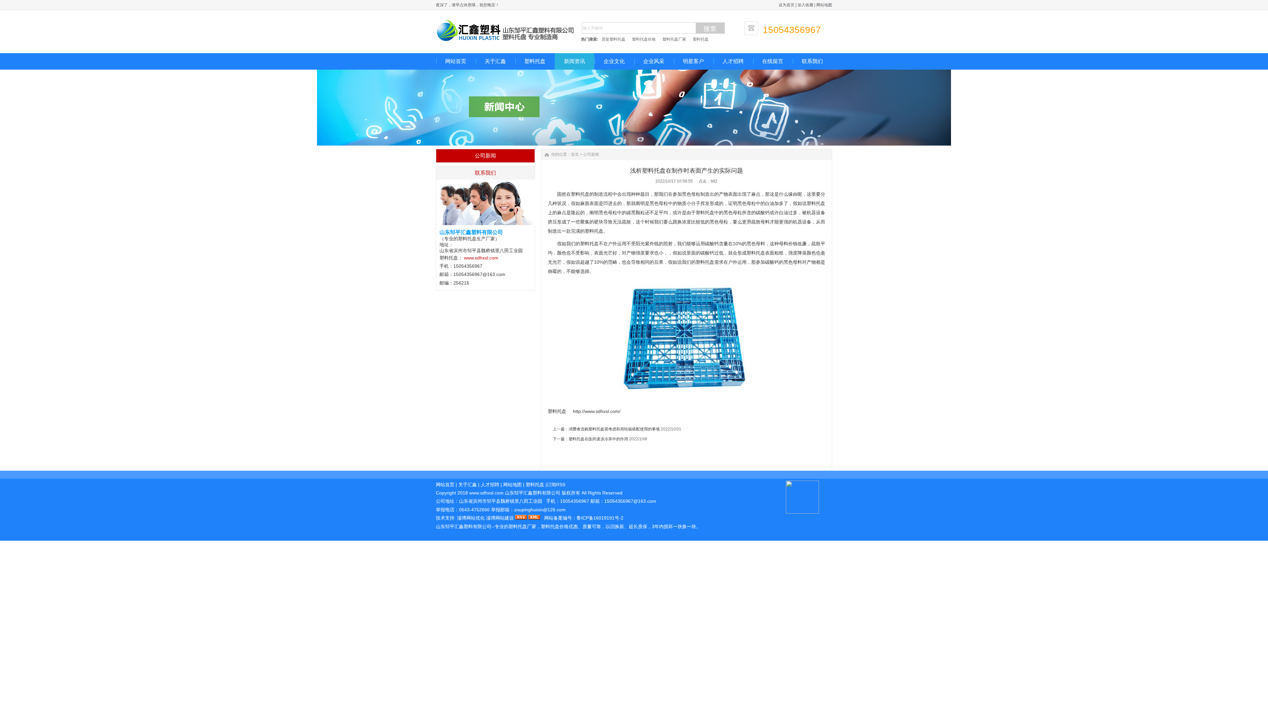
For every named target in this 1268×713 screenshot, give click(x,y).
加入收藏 (805, 5)
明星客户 (693, 61)
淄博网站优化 (471, 518)
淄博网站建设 (500, 518)
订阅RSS (556, 484)
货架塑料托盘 (613, 39)
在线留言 (772, 61)
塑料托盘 (701, 39)
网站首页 (455, 61)
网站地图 (824, 5)
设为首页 (786, 5)
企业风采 (653, 61)
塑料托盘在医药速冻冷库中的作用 (598, 439)
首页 (575, 154)
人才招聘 (733, 61)
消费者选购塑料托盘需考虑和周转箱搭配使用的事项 (614, 429)
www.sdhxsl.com (481, 257)
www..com (486, 492)
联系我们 (812, 61)
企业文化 (614, 61)
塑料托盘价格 (644, 39)
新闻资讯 (574, 61)
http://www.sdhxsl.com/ (596, 411)
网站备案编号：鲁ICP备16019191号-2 (583, 518)
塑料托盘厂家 (674, 39)
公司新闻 (591, 154)
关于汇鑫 (495, 61)
